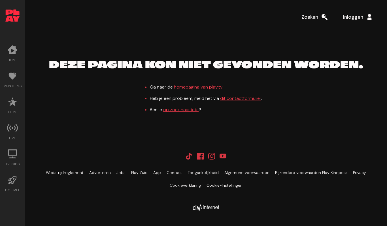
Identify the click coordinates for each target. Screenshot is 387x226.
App (157, 172)
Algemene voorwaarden (246, 172)
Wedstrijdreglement (65, 172)
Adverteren (100, 172)
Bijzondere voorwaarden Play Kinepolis (311, 172)
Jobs (121, 172)
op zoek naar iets (181, 110)
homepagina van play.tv (198, 87)
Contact (174, 172)
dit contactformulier (240, 98)
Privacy (359, 172)
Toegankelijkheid (203, 172)
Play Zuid (139, 172)
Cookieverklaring (185, 185)
